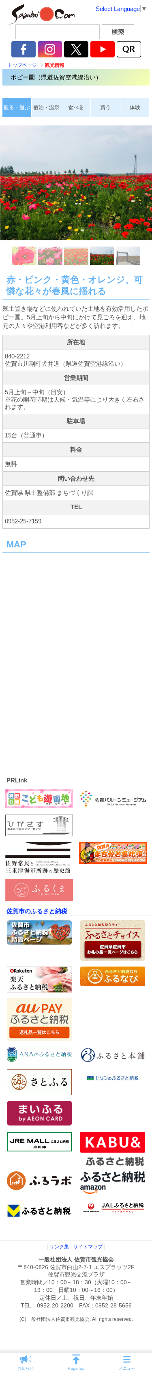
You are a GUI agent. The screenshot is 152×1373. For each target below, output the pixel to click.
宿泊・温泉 (46, 107)
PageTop (76, 1368)
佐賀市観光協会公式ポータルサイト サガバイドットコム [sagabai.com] (40, 14)
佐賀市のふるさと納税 (36, 910)
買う (105, 107)
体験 (135, 107)
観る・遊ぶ (17, 107)
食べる (76, 107)
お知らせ (25, 1368)
